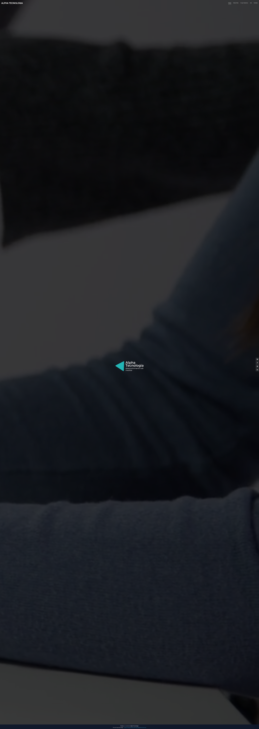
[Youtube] (257, 366)
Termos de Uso (143, 727)
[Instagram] (257, 359)
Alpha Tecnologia (12, 3)
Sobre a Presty (127, 727)
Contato (256, 3)
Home (229, 3)
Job (251, 3)
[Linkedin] (257, 369)
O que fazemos (244, 3)
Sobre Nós (235, 3)
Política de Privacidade (135, 727)
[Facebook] (257, 362)
